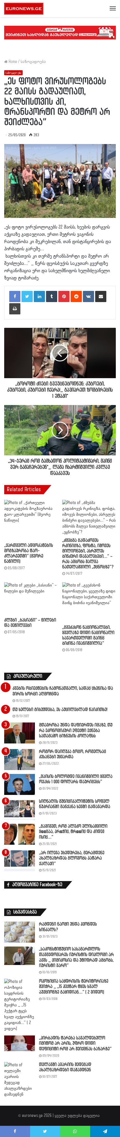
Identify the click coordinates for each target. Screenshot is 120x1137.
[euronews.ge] (23, 9)
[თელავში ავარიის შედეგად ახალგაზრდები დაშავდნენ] (19, 1079)
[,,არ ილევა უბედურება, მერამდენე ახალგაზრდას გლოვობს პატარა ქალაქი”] (19, 860)
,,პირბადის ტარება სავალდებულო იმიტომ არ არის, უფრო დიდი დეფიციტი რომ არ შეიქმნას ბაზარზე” (75, 1043)
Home (12, 62)
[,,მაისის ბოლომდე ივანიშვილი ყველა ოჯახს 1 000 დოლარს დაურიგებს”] (19, 784)
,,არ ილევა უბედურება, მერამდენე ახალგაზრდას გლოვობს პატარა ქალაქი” (71, 858)
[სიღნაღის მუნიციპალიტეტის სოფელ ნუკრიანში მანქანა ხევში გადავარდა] (19, 809)
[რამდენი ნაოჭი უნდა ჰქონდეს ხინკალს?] (19, 932)
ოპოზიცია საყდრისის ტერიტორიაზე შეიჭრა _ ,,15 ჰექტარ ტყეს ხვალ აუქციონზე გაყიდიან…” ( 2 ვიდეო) (73, 987)
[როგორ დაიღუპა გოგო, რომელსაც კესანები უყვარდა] (19, 759)
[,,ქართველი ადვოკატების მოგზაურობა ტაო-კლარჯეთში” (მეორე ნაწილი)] (31, 520)
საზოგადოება (33, 62)
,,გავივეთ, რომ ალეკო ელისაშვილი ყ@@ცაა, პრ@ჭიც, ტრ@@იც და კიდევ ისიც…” (73, 832)
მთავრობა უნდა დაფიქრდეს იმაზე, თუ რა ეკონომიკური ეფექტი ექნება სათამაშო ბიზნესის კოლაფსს (75, 730)
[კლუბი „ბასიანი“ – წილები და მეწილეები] (31, 598)
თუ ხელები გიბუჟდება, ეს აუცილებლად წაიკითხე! (60, 709)
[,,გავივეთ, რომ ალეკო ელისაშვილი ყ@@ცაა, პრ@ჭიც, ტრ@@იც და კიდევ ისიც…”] (19, 834)
